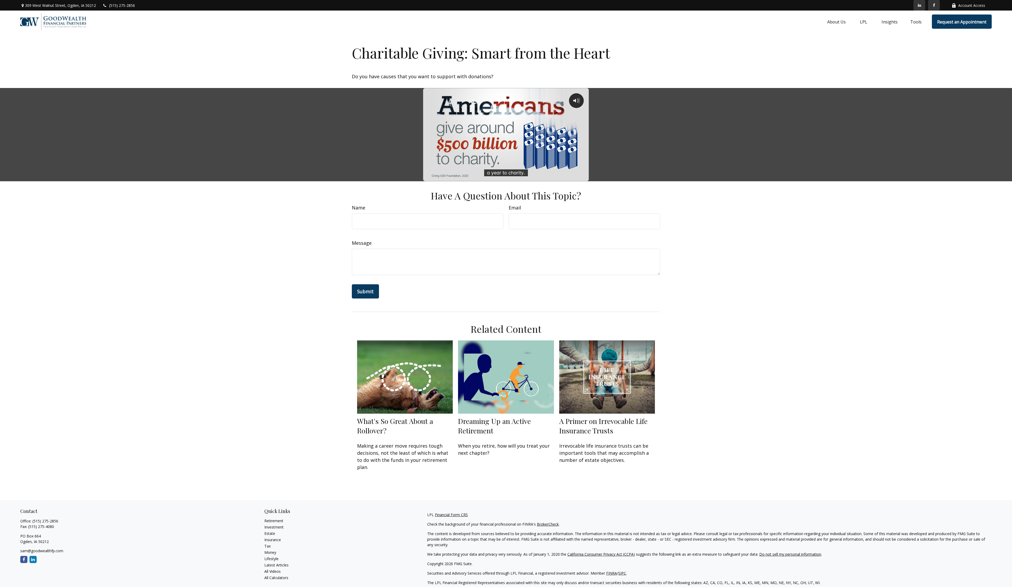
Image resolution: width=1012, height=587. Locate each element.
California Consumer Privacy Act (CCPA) (601, 554)
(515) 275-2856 (122, 5)
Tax (267, 546)
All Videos (272, 571)
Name (358, 207)
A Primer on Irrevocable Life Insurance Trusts (603, 425)
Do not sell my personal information (790, 554)
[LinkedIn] (919, 5)
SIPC (622, 573)
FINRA (611, 573)
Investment (274, 527)
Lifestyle (271, 558)
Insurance (272, 539)
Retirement (273, 520)
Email (515, 207)
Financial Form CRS (451, 514)
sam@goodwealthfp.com (41, 550)
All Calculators (276, 577)
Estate (269, 533)
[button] (836, 21)
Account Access (971, 5)
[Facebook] (934, 5)
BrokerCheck (548, 524)
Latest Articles (276, 565)
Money (270, 552)
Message (362, 243)
